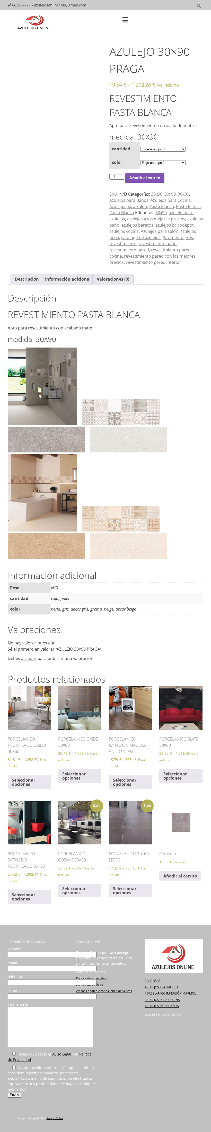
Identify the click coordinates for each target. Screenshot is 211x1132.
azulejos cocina (124, 231)
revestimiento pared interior (153, 262)
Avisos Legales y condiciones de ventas (104, 991)
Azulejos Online (55, 1118)
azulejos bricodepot (174, 225)
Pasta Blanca (161, 206)
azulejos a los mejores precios (156, 219)
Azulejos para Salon (128, 206)
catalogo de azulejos (141, 237)
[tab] (27, 279)
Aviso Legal (61, 1054)
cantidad (121, 149)
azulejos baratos (137, 225)
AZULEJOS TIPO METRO (161, 987)
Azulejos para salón (159, 231)
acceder (29, 658)
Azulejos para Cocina (171, 200)
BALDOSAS (153, 981)
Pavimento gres (178, 237)
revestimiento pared (129, 250)
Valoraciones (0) (113, 279)
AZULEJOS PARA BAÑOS (162, 1006)
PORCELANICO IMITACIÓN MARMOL (170, 993)
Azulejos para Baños (128, 200)
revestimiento (122, 244)
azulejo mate (181, 212)
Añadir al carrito (144, 178)
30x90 (156, 194)
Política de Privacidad (91, 978)
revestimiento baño (157, 244)
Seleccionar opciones (23, 782)
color (117, 162)
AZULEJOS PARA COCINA (162, 1000)
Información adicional (68, 279)
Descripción (27, 279)
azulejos (117, 219)
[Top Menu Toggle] (125, 20)
